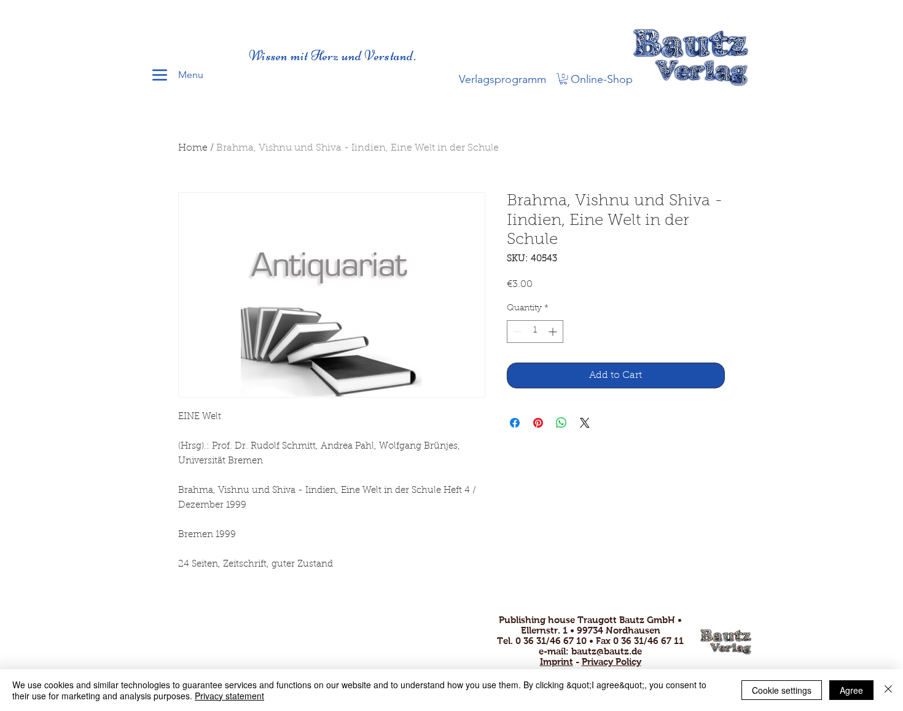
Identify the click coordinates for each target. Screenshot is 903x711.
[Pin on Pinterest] (538, 422)
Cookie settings (781, 690)
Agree (851, 690)
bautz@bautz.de (606, 651)
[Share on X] (584, 422)
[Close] (888, 690)
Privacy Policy (611, 661)
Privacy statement (229, 695)
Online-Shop (602, 79)
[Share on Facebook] (514, 422)
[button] (563, 78)
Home (193, 148)
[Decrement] (516, 331)
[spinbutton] (535, 331)
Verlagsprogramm (502, 79)
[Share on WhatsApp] (561, 422)
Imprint (556, 661)
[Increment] (553, 331)
